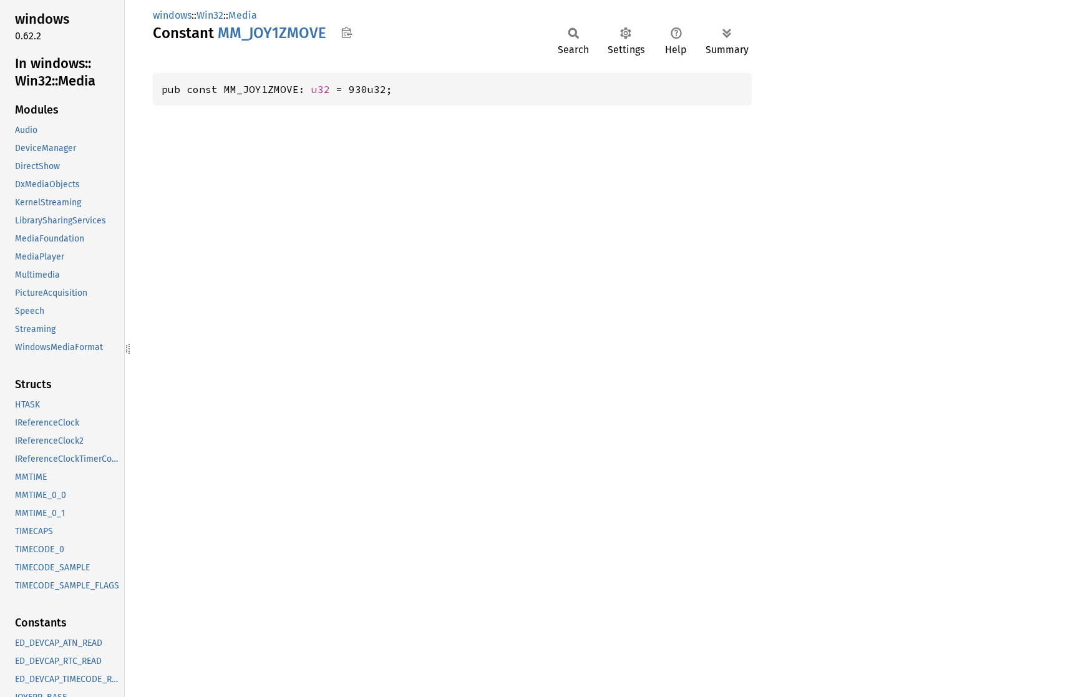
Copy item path (346, 32)
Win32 (210, 15)
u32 (320, 89)
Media (242, 15)
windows (172, 15)
